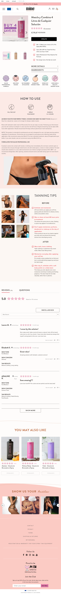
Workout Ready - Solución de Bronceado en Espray (30, 467)
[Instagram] (30, 555)
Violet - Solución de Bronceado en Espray (48, 467)
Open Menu (3, 9)
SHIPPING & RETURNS (30, 536)
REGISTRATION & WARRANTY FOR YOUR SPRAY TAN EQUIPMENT (30, 543)
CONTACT (30, 525)
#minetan (43, 492)
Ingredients (37, 70)
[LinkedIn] (34, 555)
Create (44, 39)
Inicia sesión (50, 9)
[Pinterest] (27, 555)
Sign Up (35, 4)
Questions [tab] (24, 290)
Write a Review (47, 310)
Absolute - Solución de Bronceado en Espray (8, 467)
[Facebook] (23, 555)
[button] (10, 9)
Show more (30, 410)
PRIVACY (30, 529)
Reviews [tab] (6, 290)
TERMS (30, 533)
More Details (38, 66)
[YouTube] (37, 555)
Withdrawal (30, 540)
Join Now (45, 586)
